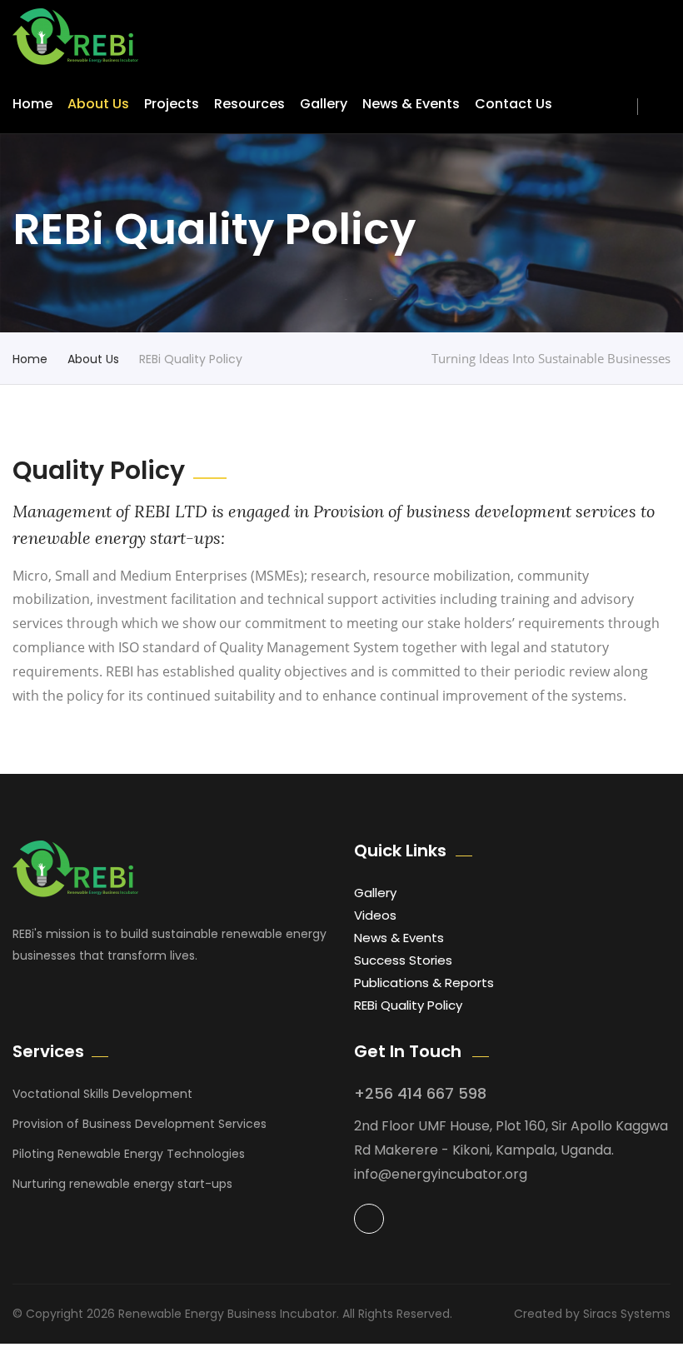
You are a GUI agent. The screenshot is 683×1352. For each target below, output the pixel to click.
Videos (375, 915)
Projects (171, 103)
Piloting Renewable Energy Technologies (128, 1153)
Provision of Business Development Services (139, 1123)
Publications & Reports (424, 982)
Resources (249, 103)
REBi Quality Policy (408, 1005)
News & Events (411, 103)
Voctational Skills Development (102, 1093)
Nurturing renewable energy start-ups (122, 1183)
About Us (98, 103)
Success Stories (403, 960)
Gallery (323, 103)
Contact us (513, 103)
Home (32, 103)
